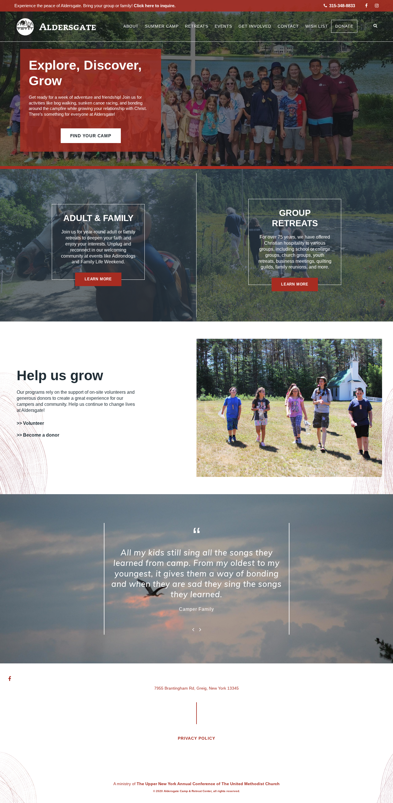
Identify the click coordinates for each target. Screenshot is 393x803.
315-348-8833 (341, 5)
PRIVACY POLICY (196, 738)
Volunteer (33, 423)
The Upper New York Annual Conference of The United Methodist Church (208, 783)
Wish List (316, 26)
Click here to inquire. (154, 5)
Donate (344, 26)
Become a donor (41, 435)
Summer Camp (162, 26)
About (131, 26)
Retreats (196, 26)
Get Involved (255, 26)
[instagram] (377, 5)
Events (223, 26)
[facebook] (366, 5)
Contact (288, 26)
